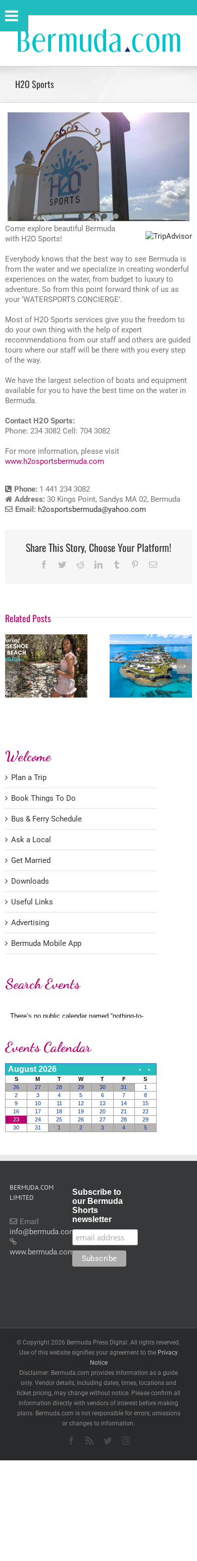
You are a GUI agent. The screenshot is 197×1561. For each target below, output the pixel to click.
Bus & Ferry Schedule (46, 818)
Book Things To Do (43, 798)
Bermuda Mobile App (46, 943)
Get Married (31, 860)
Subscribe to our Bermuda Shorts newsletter (97, 1206)
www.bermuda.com (42, 1251)
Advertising (30, 922)
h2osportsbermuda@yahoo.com (92, 509)
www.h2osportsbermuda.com (54, 461)
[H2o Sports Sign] (98, 167)
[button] (12, 666)
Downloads (30, 881)
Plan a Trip (28, 777)
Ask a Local (31, 839)
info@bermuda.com (43, 1231)
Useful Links (32, 901)
